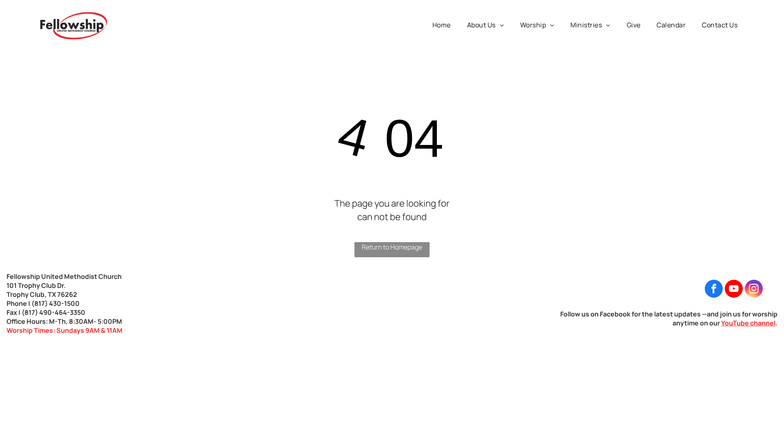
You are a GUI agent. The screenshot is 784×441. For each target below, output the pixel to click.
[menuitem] (441, 24)
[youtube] (734, 290)
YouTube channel (748, 322)
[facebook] (714, 290)
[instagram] (754, 290)
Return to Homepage (392, 247)
